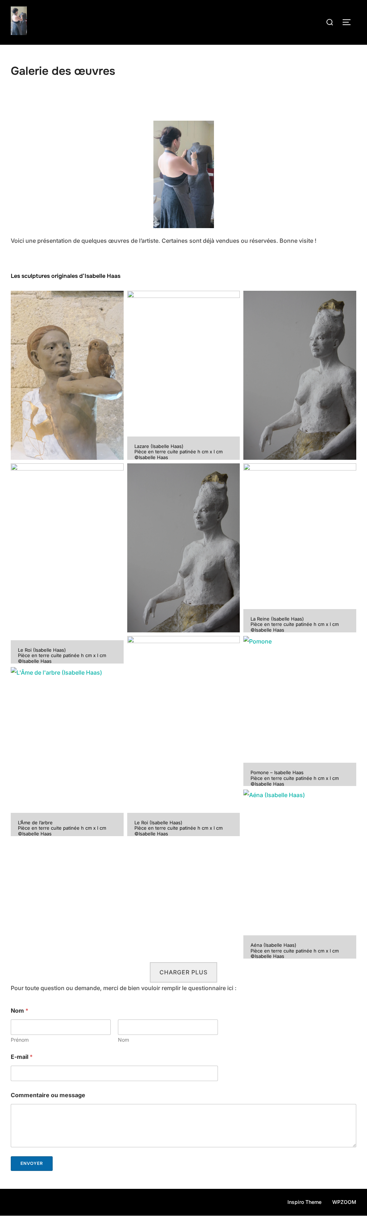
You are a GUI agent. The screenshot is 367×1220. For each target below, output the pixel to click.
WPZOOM (344, 1202)
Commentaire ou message (48, 1095)
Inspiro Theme (304, 1202)
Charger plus (183, 972)
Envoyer (31, 1163)
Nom (123, 1040)
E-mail (22, 1056)
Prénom (20, 1040)
